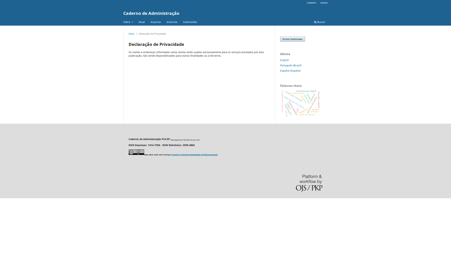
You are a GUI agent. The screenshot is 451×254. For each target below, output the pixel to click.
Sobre (127, 22)
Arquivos (155, 22)
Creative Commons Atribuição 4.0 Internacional (194, 154)
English (284, 60)
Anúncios (171, 22)
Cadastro (311, 2)
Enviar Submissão (292, 39)
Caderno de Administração (151, 13)
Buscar (320, 22)
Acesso (324, 2)
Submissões (190, 22)
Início (131, 33)
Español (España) (290, 70)
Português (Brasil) (290, 65)
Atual (142, 22)
